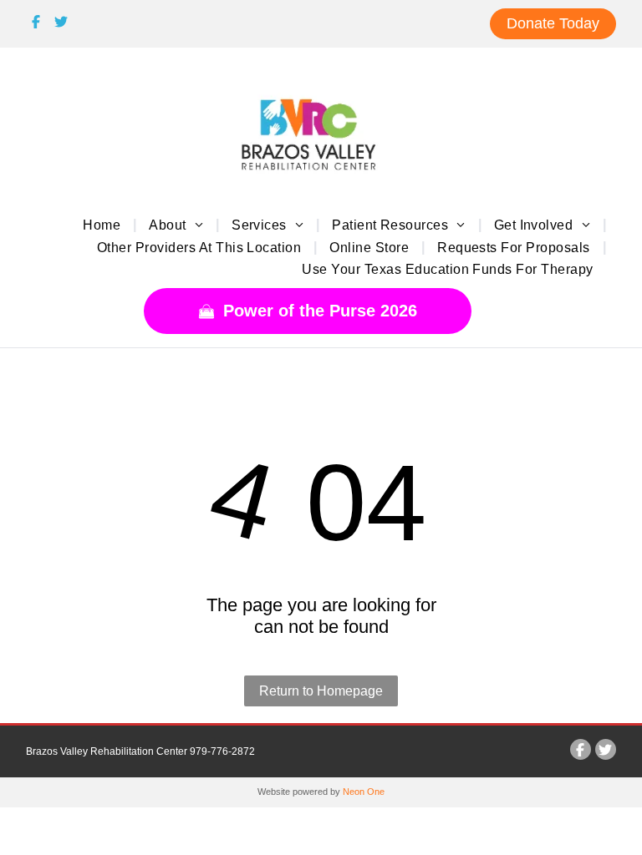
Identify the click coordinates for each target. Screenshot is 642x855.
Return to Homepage (321, 691)
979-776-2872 (222, 751)
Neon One (364, 792)
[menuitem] (103, 224)
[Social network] (36, 24)
